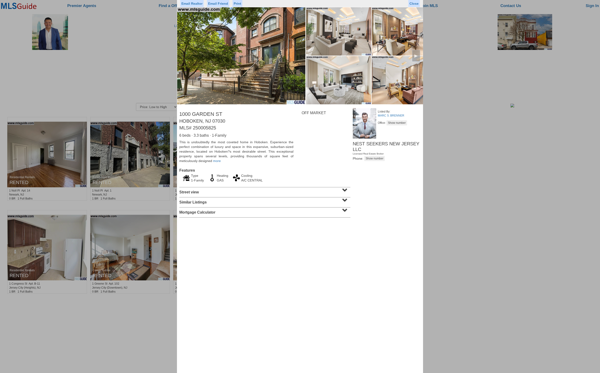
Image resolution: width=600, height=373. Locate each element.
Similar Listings (264, 200)
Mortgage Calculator (264, 210)
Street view (264, 190)
